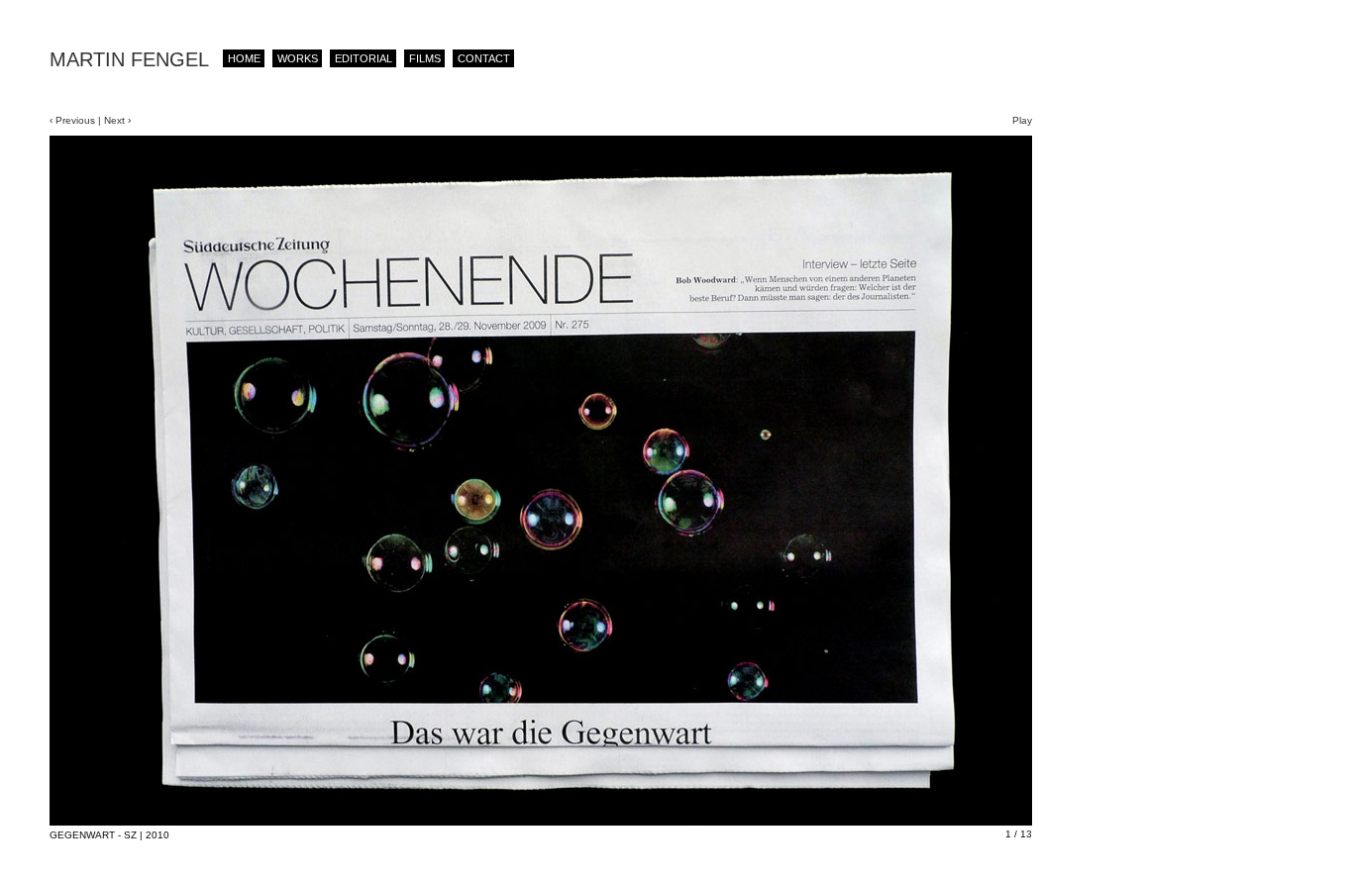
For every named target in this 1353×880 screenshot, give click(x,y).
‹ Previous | (75, 120)
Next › (116, 120)
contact (484, 58)
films (425, 58)
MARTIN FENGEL (129, 59)
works (297, 58)
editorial (363, 58)
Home (244, 58)
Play (1022, 120)
